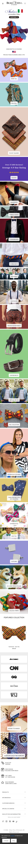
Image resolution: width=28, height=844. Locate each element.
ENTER (14, 428)
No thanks (14, 439)
